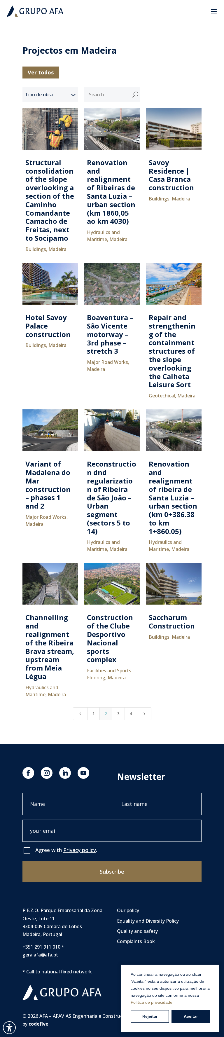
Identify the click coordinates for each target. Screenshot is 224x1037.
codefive (38, 1024)
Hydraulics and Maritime (103, 235)
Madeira (57, 249)
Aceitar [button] (191, 1016)
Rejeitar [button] (150, 1016)
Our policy (128, 910)
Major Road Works (107, 362)
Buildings (35, 249)
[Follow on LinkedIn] (65, 773)
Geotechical (162, 395)
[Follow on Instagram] (46, 773)
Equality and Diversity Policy (148, 921)
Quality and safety (137, 931)
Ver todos (41, 72)
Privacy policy (79, 849)
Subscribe (112, 871)
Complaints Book (136, 941)
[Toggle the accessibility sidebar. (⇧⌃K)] (9, 1027)
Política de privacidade (151, 1002)
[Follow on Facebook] (28, 773)
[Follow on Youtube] (83, 773)
